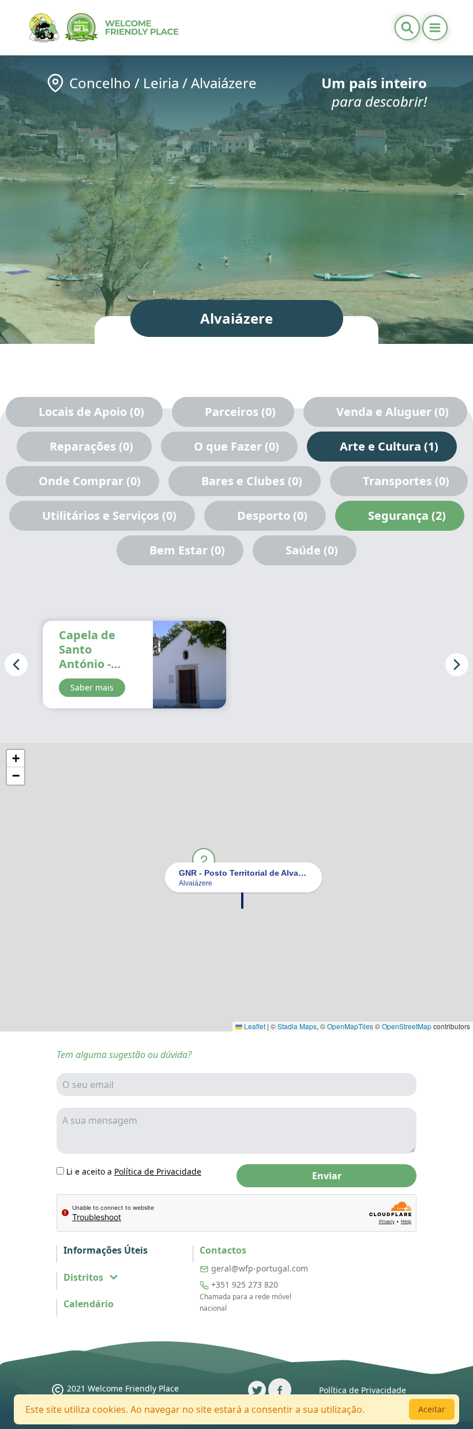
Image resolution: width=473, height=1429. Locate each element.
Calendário (88, 1304)
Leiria (161, 82)
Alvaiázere (224, 82)
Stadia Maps (297, 1026)
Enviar (326, 1175)
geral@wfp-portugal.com (259, 1268)
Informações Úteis (105, 1250)
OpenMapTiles (350, 1026)
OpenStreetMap (406, 1026)
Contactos (223, 1250)
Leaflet (253, 1026)
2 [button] (204, 859)
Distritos (83, 1277)
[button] (242, 899)
